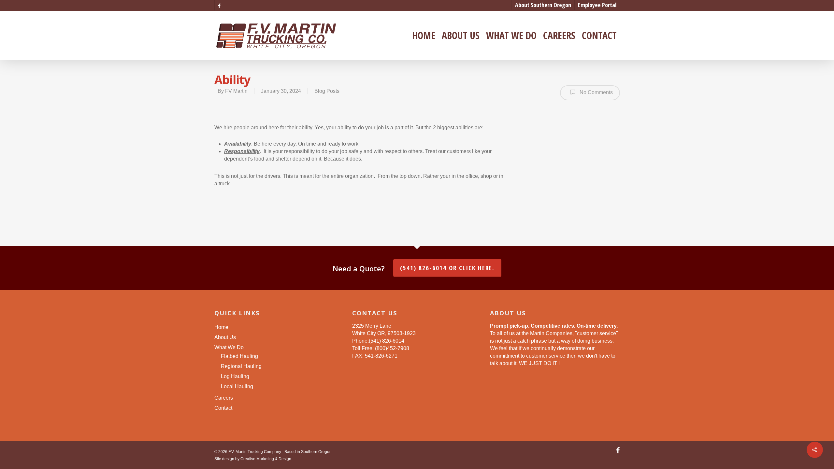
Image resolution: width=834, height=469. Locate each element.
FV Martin (236, 91)
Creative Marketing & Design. (266, 459)
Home (423, 35)
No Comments (595, 92)
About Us (461, 35)
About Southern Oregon (543, 5)
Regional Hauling (241, 366)
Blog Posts (326, 91)
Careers (559, 35)
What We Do (511, 35)
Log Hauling (235, 376)
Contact (599, 35)
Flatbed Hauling (239, 356)
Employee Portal (597, 5)
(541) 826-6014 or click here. (447, 268)
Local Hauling (237, 386)
